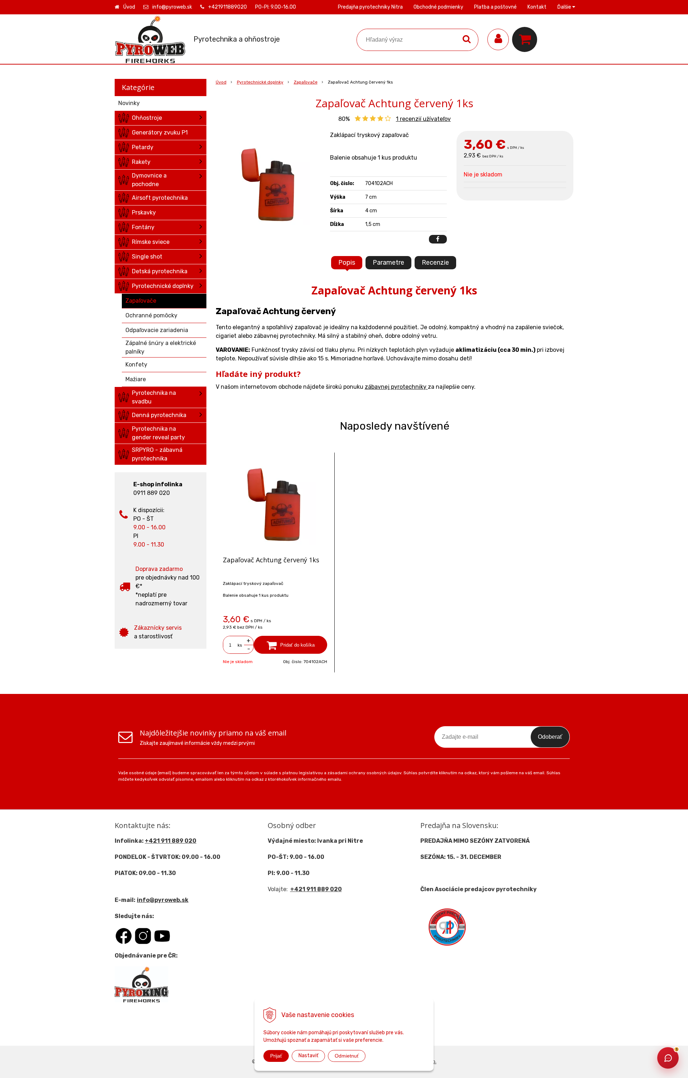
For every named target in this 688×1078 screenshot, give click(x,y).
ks (240, 645)
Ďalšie (564, 7)
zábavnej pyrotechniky (396, 386)
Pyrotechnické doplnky (260, 82)
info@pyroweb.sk (172, 7)
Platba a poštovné (495, 7)
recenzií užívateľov (423, 118)
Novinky (129, 103)
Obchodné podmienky (438, 7)
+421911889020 (227, 7)
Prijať (276, 1056)
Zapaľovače (305, 82)
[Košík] (526, 39)
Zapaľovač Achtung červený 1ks (271, 559)
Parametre (388, 262)
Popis (346, 262)
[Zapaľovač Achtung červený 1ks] (269, 184)
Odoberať (550, 737)
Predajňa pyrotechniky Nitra (370, 7)
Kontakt (536, 7)
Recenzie (435, 262)
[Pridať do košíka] (291, 645)
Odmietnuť (347, 1056)
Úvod (129, 7)
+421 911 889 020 (170, 840)
